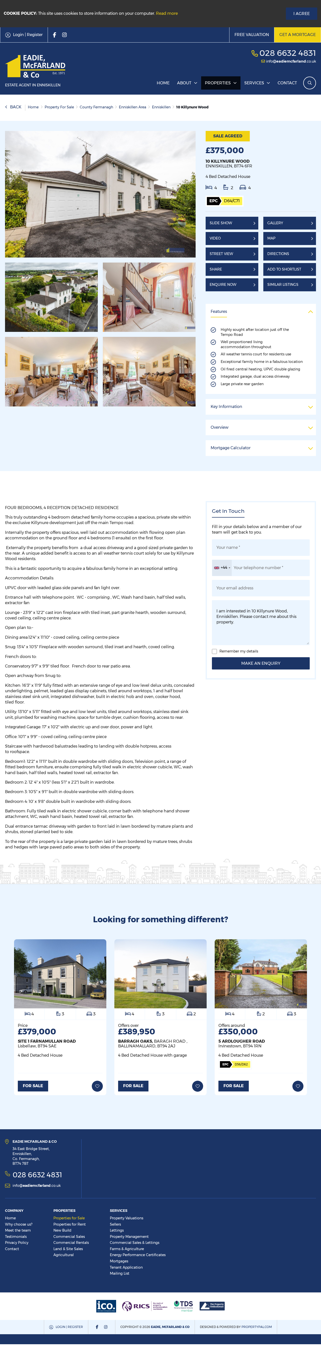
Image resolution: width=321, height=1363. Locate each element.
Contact (287, 83)
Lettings (117, 1230)
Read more (167, 13)
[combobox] (222, 568)
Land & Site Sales (68, 1249)
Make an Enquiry (260, 663)
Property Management (129, 1236)
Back (15, 107)
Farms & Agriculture (127, 1249)
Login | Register (69, 1327)
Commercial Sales (69, 1236)
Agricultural (63, 1255)
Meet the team (18, 1230)
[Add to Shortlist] (97, 1086)
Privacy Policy (16, 1242)
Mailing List (119, 1273)
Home (163, 83)
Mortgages (119, 1261)
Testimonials (16, 1236)
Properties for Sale (69, 1218)
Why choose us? (18, 1224)
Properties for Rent (69, 1224)
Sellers (115, 1224)
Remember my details (238, 651)
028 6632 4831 (287, 53)
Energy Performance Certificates (138, 1255)
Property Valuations (126, 1218)
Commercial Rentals (71, 1242)
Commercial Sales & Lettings (134, 1242)
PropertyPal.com (257, 1327)
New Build (62, 1230)
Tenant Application (126, 1267)
